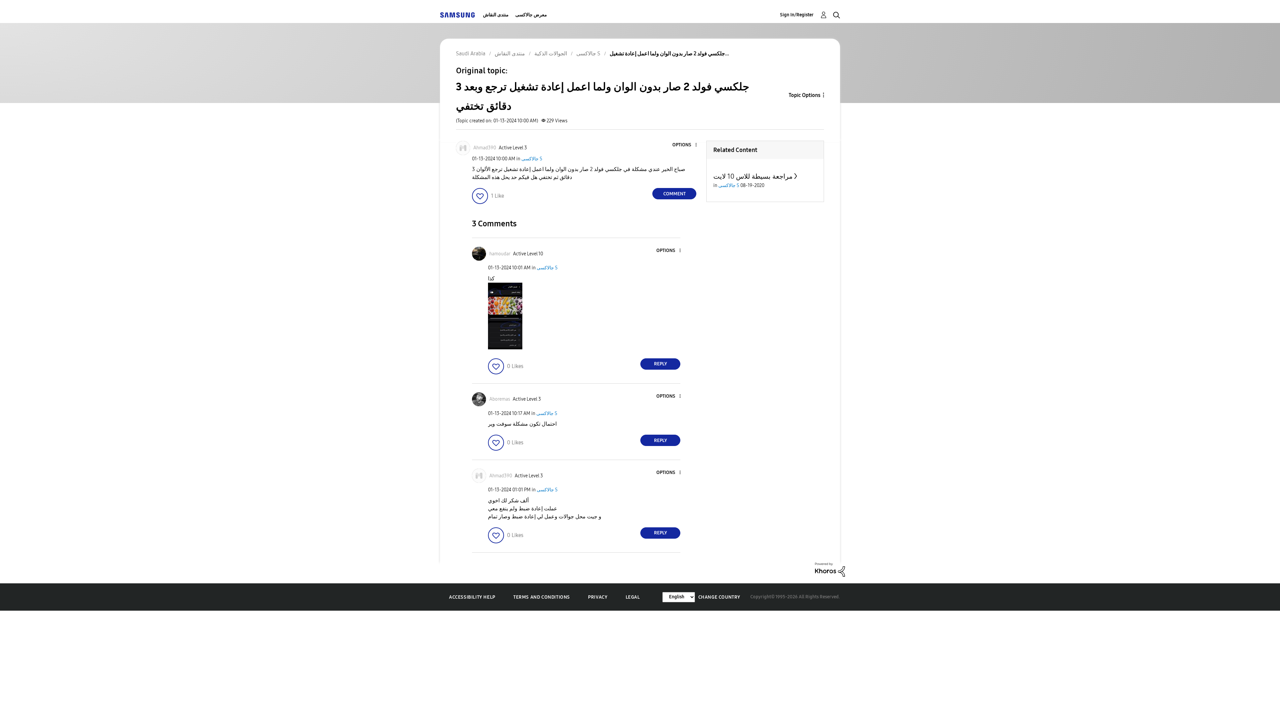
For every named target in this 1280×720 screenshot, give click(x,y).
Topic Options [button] (804, 95)
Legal (633, 597)
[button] (685, 145)
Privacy (597, 597)
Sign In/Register (797, 15)
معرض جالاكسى (531, 15)
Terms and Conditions (541, 597)
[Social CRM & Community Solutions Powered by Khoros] (830, 569)
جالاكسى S (531, 159)
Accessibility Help (472, 597)
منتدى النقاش (496, 15)
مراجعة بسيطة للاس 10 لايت (753, 176)
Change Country (719, 597)
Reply (660, 364)
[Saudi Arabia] (457, 15)
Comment (674, 194)
